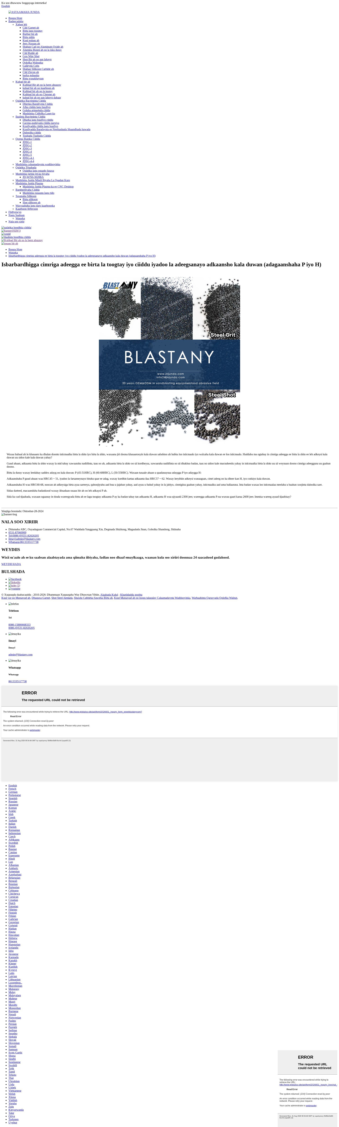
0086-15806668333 (19, 624)
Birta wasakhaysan (33, 78)
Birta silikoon (30, 199)
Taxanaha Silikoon (26, 196)
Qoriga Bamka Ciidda (28, 138)
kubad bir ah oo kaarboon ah (39, 88)
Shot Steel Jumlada (62, 597)
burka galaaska (31, 75)
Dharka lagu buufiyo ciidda (38, 119)
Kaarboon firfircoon (27, 208)
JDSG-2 (27, 145)
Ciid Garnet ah (31, 27)
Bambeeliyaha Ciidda (28, 189)
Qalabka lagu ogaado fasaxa (38, 170)
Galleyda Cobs (31, 65)
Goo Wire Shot (31, 56)
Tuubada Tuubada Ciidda (37, 135)
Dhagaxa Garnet (41, 597)
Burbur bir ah (30, 33)
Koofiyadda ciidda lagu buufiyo (40, 126)
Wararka (20, 218)
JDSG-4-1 (28, 157)
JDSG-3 (27, 148)
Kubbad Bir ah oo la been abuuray (42, 84)
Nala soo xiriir (16, 221)
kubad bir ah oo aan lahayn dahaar (42, 97)
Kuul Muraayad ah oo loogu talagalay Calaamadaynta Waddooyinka (152, 597)
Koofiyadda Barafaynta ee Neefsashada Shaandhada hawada (56, 129)
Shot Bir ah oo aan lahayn (37, 59)
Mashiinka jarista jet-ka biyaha (32, 173)
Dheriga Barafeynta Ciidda (38, 103)
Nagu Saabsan (16, 215)
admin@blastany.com (20, 654)
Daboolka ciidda (32, 132)
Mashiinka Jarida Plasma (29, 183)
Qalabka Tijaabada (26, 167)
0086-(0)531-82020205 (21, 627)
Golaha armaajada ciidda (36, 110)
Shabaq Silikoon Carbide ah (38, 68)
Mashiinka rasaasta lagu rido (38, 192)
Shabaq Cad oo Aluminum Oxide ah (43, 46)
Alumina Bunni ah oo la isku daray (42, 49)
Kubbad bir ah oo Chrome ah (39, 94)
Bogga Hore (15, 18)
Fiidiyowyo (14, 211)
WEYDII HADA (11, 564)
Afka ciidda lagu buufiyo (36, 107)
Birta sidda (29, 37)
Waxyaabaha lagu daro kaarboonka (35, 205)
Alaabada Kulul (109, 594)
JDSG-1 (27, 142)
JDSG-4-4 (28, 161)
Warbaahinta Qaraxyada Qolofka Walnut (214, 597)
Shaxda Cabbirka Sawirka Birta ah (93, 597)
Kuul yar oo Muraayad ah (15, 597)
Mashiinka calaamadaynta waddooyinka (38, 164)
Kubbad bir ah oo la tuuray (38, 91)
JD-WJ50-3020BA (33, 177)
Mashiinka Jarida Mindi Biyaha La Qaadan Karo (43, 180)
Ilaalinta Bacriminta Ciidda (30, 116)
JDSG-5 (27, 154)
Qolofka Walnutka (33, 62)
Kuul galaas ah (31, 40)
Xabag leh (21, 24)
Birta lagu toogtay (33, 30)
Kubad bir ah (23, 81)
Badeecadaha (15, 21)
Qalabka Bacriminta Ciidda (31, 100)
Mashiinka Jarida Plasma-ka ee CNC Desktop (48, 186)
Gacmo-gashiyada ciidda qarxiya (41, 122)
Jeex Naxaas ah (31, 43)
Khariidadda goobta (131, 594)
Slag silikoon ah (31, 202)
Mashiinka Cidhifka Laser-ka (39, 113)
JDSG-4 (27, 151)
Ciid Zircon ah (31, 72)
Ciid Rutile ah (30, 53)
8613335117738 (17, 681)
